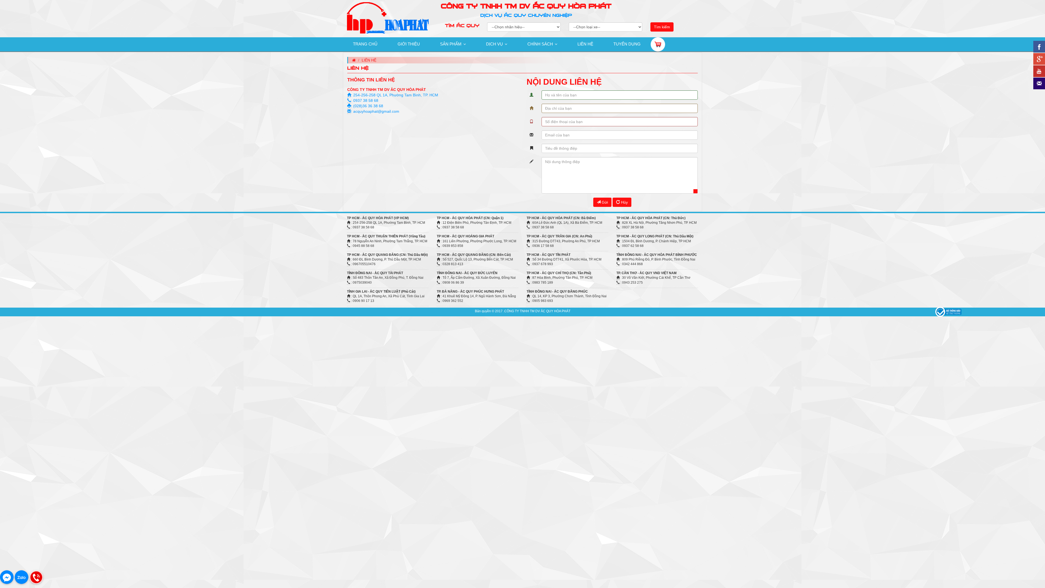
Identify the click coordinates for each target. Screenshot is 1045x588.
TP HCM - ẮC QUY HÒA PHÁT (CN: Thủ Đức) (651, 218)
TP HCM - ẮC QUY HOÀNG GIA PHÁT (465, 236)
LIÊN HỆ (585, 44)
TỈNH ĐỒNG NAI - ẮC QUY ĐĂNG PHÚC (557, 291)
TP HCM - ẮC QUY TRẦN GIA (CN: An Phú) (559, 236)
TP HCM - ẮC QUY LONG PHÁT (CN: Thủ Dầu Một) (654, 236)
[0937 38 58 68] (36, 577)
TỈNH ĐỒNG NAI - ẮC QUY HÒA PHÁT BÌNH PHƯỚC (656, 255)
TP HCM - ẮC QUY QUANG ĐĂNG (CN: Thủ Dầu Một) (387, 255)
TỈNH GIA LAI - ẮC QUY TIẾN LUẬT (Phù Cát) (381, 291)
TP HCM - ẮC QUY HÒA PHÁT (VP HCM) (378, 218)
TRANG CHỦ (365, 44)
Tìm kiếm (662, 27)
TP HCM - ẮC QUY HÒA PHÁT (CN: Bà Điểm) (561, 218)
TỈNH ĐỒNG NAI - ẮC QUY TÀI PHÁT (375, 273)
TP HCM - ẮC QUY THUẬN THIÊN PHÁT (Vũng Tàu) (386, 236)
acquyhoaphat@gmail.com (376, 111)
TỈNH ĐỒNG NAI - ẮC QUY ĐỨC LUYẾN (467, 273)
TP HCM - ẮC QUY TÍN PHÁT (548, 255)
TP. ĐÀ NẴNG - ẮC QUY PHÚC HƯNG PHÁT (470, 291)
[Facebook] (7, 577)
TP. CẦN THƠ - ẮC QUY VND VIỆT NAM (646, 273)
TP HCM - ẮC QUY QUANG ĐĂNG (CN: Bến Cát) (474, 255)
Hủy (624, 202)
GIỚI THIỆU (409, 44)
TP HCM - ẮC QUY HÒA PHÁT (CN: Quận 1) (470, 218)
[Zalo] (21, 577)
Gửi (604, 202)
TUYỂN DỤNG (627, 44)
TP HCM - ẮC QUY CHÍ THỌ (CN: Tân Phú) (559, 273)
